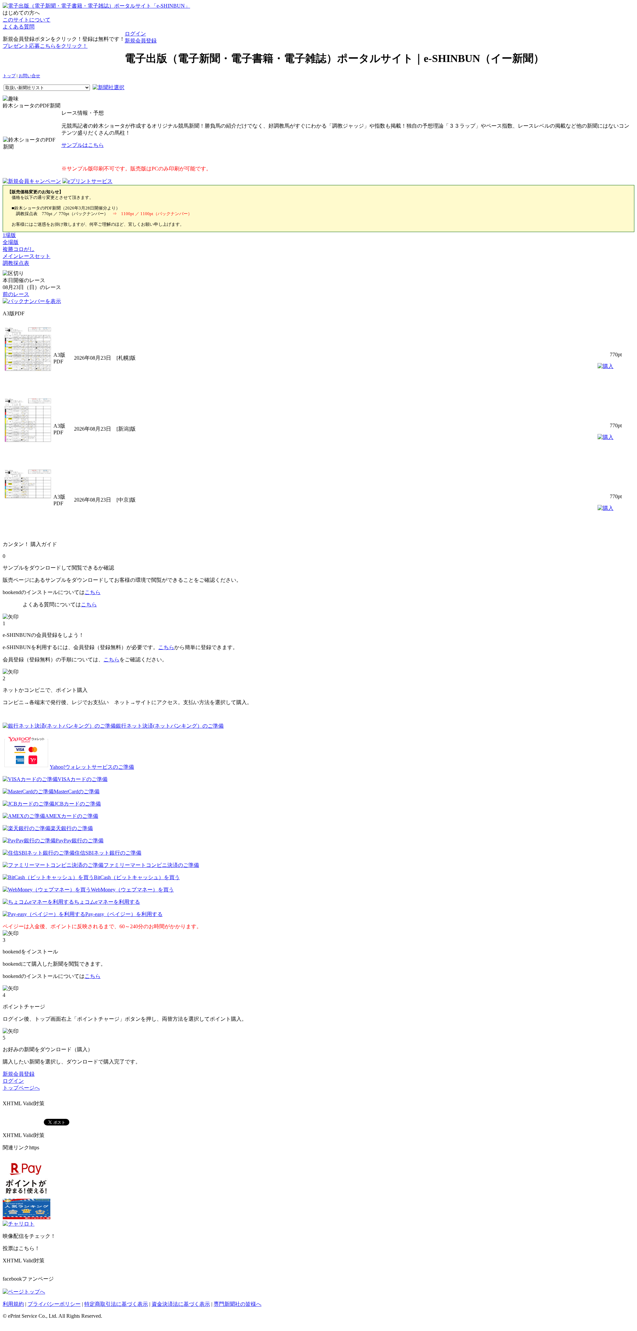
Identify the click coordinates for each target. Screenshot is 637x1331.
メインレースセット (26, 256)
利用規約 (13, 1304)
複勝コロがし (19, 249)
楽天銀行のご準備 (71, 828)
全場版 (11, 242)
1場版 (9, 235)
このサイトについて (26, 20)
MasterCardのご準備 (77, 791)
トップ (9, 76)
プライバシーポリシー (54, 1304)
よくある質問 (19, 27)
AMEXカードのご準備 (71, 816)
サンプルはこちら (82, 145)
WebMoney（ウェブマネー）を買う (132, 889)
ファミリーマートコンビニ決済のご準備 (151, 865)
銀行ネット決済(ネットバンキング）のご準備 (170, 726)
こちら (93, 592)
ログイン (135, 33)
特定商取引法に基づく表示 (116, 1304)
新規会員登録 (141, 40)
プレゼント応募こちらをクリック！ (45, 46)
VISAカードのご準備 (82, 779)
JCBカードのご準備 (77, 804)
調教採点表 (16, 263)
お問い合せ (29, 76)
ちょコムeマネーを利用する (107, 902)
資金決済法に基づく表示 (181, 1304)
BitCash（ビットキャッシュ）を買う (137, 877)
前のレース (16, 294)
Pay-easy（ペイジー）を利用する (124, 914)
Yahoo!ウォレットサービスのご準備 (92, 767)
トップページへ (21, 1088)
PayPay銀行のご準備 (80, 840)
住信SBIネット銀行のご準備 (108, 853)
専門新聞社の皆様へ (237, 1304)
